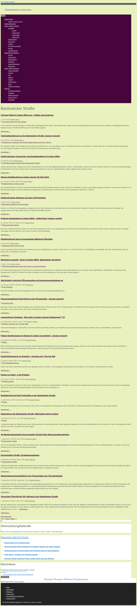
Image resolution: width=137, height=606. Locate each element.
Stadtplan (11, 93)
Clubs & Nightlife (13, 71)
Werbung (9, 592)
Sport (10, 84)
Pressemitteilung (30, 340)
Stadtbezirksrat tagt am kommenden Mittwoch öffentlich (27, 239)
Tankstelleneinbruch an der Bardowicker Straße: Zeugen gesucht (30, 136)
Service (7, 89)
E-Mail (3, 572)
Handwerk (11, 62)
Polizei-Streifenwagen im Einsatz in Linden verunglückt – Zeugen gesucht (34, 336)
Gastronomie (12, 57)
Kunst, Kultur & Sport (11, 68)
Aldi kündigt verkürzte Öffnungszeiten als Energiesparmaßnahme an (32, 280)
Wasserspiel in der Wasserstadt (17, 543)
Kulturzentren (12, 82)
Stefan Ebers (14, 119)
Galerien (10, 73)
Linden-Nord (16, 33)
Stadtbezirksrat (13, 50)
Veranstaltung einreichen (15, 596)
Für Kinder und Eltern (14, 46)
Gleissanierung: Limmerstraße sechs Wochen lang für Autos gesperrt (31, 551)
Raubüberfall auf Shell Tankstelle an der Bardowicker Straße (28, 395)
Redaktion (29, 285)
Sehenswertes (12, 39)
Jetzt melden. (19, 582)
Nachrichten (8, 19)
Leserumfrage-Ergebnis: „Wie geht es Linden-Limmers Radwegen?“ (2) (33, 317)
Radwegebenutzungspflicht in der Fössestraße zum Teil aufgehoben (32, 476)
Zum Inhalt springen (8, 2)
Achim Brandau (30, 379)
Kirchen (10, 48)
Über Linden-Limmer (11, 26)
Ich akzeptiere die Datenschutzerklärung (18, 574)
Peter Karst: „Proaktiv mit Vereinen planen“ (21, 555)
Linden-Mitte (16, 35)
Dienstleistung (12, 59)
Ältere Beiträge (6, 516)
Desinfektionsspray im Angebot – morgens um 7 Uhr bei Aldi (28, 356)
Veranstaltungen (10, 24)
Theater (10, 80)
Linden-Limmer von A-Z (15, 21)
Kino (9, 75)
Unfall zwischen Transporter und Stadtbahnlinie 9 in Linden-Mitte (30, 156)
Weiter (13, 519)
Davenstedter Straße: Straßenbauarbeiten (20, 455)
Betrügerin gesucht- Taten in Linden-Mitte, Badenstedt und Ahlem (31, 260)
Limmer (14, 30)
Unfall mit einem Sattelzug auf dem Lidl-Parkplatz (23, 198)
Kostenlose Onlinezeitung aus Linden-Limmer (18, 570)
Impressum (10, 594)
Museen (10, 77)
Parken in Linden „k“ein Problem (15, 375)
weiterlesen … (24, 509)
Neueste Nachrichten (15, 537)
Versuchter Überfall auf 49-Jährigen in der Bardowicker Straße (29, 496)
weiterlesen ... (5, 131)
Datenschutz (10, 598)
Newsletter (11, 100)
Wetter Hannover (13, 95)
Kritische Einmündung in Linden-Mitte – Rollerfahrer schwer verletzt (31, 218)
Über (8, 587)
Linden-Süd (15, 37)
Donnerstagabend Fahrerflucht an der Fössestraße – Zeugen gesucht (32, 299)
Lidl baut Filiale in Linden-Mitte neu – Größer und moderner (27, 115)
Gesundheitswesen (14, 64)
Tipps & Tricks (12, 97)
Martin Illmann (33, 322)
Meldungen (11, 66)
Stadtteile (11, 28)
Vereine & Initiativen (14, 86)
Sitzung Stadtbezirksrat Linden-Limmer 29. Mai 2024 (25, 177)
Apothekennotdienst (14, 91)
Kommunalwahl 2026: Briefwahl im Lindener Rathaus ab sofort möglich (32, 547)
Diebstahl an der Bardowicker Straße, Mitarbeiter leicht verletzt (29, 414)
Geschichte (11, 42)
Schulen (10, 44)
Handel (10, 55)
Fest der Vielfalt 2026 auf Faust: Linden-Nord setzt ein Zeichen (29, 559)
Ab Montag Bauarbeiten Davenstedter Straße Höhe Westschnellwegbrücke (35, 434)
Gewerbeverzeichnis (11, 53)
